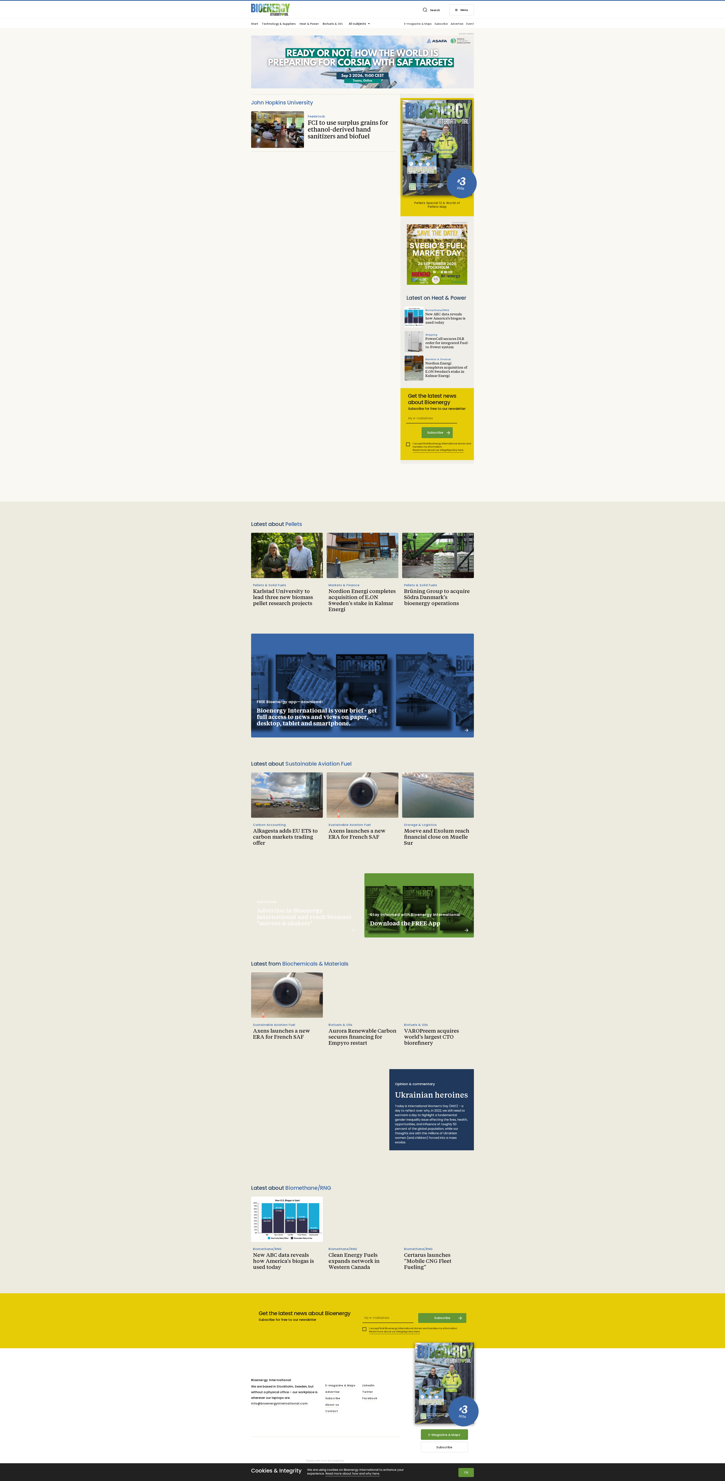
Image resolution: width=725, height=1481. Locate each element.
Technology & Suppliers (279, 24)
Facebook (369, 1398)
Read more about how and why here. (352, 1474)
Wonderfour (336, 1460)
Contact (331, 1411)
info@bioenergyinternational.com (279, 1403)
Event (470, 24)
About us (332, 1405)
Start (254, 24)
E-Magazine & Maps (444, 1435)
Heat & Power (309, 24)
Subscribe (441, 24)
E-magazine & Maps (418, 24)
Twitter (367, 1392)
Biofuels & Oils (333, 24)
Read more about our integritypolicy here (438, 450)
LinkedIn (368, 1385)
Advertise (457, 24)
